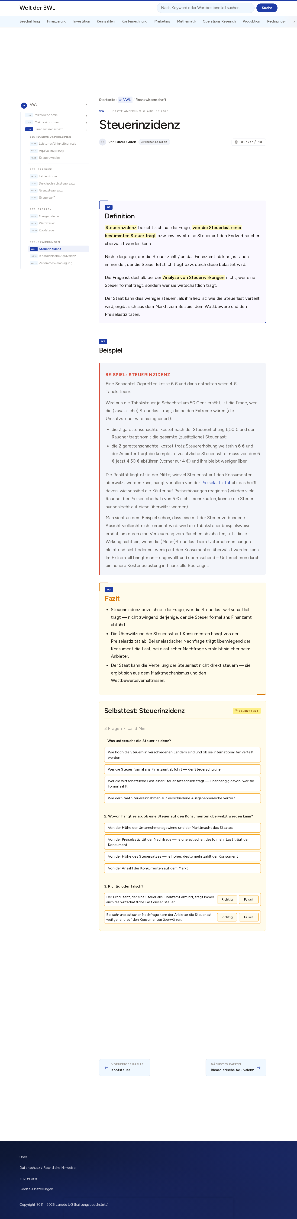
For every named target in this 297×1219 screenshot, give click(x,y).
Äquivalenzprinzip (51, 150)
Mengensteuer (49, 216)
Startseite (107, 100)
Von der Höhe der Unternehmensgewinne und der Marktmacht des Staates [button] (170, 827)
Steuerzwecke (49, 157)
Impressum (28, 1178)
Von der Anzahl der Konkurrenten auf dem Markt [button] (148, 868)
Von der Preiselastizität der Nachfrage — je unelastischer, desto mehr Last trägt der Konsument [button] (178, 842)
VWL (33, 105)
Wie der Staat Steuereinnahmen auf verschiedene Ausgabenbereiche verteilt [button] (171, 798)
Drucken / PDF (251, 142)
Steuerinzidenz (50, 249)
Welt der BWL (37, 7)
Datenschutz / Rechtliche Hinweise (47, 1168)
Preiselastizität (216, 482)
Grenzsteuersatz (51, 190)
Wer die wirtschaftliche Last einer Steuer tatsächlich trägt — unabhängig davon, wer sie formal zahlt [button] (181, 783)
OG (102, 142)
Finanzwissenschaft (49, 129)
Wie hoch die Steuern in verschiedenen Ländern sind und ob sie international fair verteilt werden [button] (181, 755)
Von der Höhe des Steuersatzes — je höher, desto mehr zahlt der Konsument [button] (173, 856)
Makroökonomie (46, 122)
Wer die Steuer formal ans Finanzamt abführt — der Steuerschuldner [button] (165, 769)
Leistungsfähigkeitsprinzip (57, 143)
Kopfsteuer (47, 230)
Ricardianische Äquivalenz (57, 256)
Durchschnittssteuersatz (57, 183)
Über (23, 1157)
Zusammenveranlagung (55, 263)
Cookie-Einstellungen (36, 1189)
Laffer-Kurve (48, 176)
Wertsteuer (47, 223)
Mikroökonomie (46, 115)
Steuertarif (47, 197)
